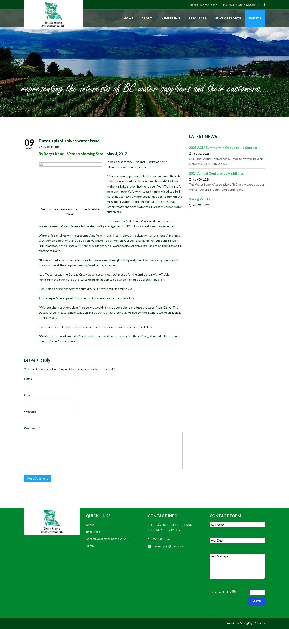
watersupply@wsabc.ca (244, 4)
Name (28, 378)
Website (30, 411)
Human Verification (221, 591)
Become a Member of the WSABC (108, 539)
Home (128, 18)
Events (255, 18)
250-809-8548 (207, 4)
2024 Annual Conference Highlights (216, 173)
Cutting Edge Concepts (252, 623)
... (226, 164)
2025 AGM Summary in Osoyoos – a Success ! (224, 147)
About (147, 18)
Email (28, 395)
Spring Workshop (203, 199)
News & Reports (228, 18)
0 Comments (51, 146)
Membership (170, 18)
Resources (197, 18)
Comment (32, 428)
